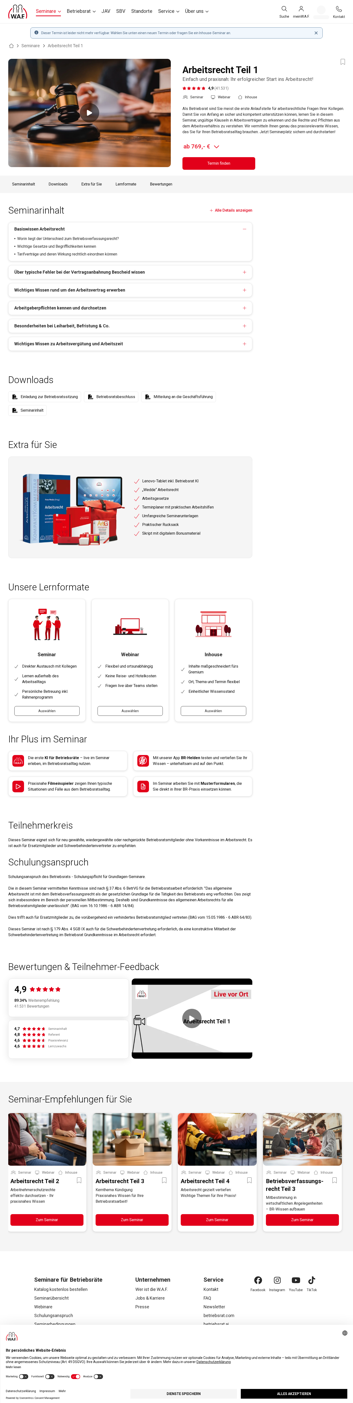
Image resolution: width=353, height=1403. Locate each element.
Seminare (30, 45)
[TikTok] (312, 1280)
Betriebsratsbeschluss (115, 396)
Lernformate (125, 184)
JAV (105, 11)
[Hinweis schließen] (316, 33)
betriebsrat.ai (216, 1324)
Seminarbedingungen (54, 1324)
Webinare (43, 1306)
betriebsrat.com (219, 1315)
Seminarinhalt (23, 184)
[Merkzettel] (321, 12)
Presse (142, 1306)
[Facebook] (258, 1280)
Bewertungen (161, 184)
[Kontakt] (339, 9)
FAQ (207, 1298)
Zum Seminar (47, 1220)
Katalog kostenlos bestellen (61, 1289)
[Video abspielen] (89, 113)
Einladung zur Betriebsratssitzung (49, 396)
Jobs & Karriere (150, 1298)
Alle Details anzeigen (233, 210)
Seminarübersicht (51, 1298)
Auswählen (47, 711)
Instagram (277, 1290)
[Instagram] (277, 1280)
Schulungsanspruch (53, 1315)
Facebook (258, 1290)
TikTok (312, 1290)
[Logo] (17, 11)
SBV (120, 11)
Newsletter (214, 1306)
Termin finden (218, 163)
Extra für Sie (91, 184)
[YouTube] (296, 1280)
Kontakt (211, 1289)
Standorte (141, 11)
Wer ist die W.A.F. (151, 1289)
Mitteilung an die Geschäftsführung (183, 396)
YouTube (296, 1290)
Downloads (58, 184)
